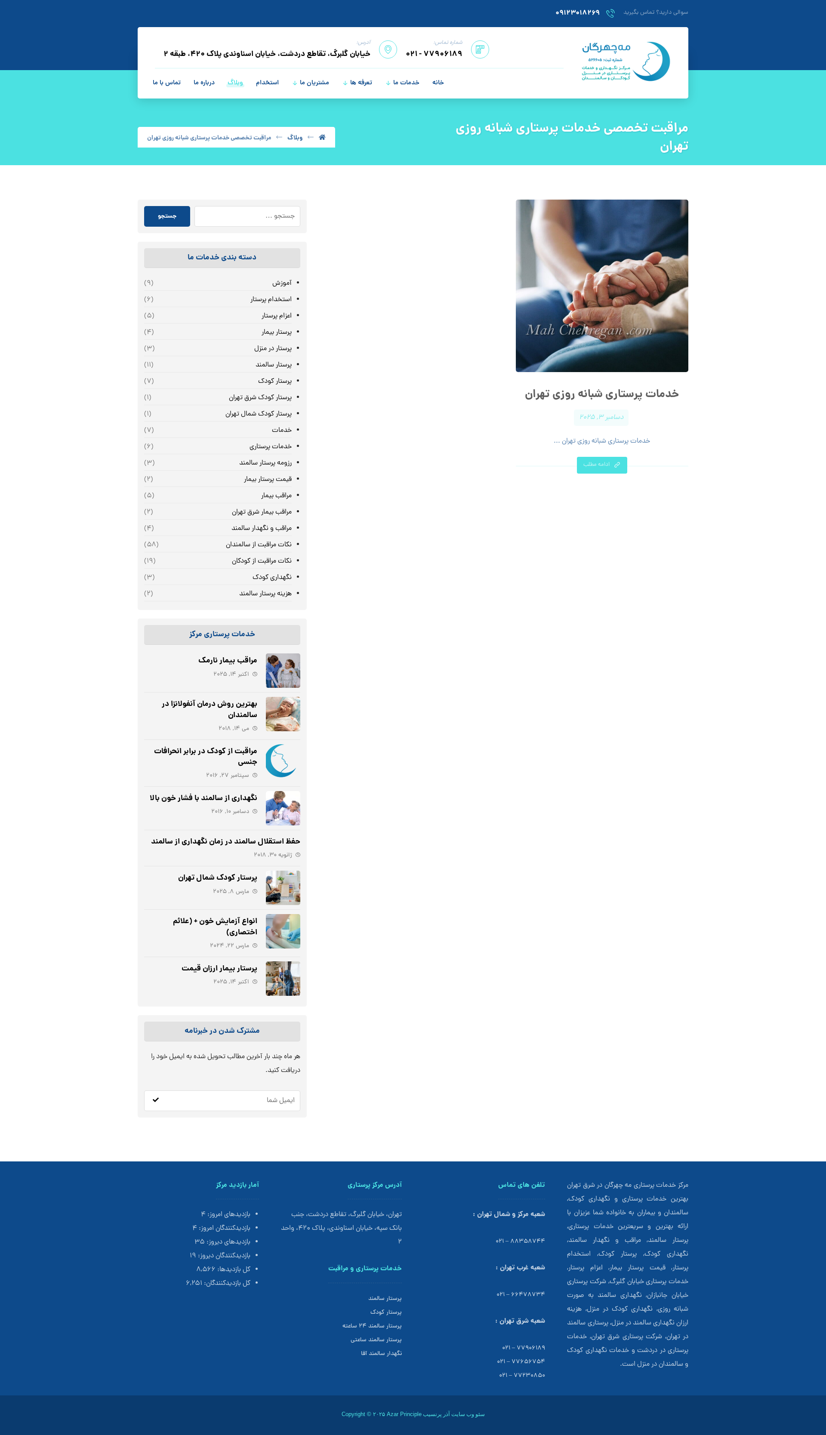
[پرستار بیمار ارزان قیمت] (283, 978)
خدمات (281, 430)
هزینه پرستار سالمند (265, 594)
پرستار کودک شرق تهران (260, 398)
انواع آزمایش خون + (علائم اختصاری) (215, 927)
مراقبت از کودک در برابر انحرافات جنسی (205, 757)
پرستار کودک (274, 381)
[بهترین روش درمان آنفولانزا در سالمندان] (283, 714)
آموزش (281, 283)
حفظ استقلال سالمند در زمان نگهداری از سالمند (225, 842)
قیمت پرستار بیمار (267, 479)
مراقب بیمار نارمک (227, 661)
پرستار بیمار (276, 332)
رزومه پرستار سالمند (265, 463)
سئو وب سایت (468, 1414)
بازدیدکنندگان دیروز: (223, 1256)
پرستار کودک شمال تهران (258, 414)
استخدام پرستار (270, 300)
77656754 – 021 (521, 1362)
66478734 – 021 (520, 1295)
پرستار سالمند (273, 365)
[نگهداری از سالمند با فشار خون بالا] (283, 808)
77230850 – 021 (522, 1375)
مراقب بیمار (276, 496)
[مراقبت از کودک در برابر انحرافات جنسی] (283, 761)
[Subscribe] (155, 1101)
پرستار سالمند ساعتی (376, 1340)
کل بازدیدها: (233, 1270)
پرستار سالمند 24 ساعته (372, 1326)
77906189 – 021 (523, 1348)
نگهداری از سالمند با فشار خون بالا (203, 798)
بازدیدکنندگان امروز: (223, 1228)
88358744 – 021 (520, 1241)
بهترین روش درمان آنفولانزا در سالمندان (209, 709)
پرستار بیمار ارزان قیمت (219, 969)
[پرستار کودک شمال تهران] (283, 888)
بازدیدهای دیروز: (227, 1242)
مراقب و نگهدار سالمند (261, 528)
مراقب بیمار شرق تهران (261, 512)
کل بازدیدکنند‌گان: (226, 1283)
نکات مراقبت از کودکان (261, 561)
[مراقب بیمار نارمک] (283, 670)
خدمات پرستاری (270, 447)
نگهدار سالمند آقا (381, 1353)
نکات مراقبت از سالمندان (258, 545)
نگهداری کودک (272, 578)
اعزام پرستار (276, 316)
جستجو (167, 216)
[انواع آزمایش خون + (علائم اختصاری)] (283, 931)
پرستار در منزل (272, 349)
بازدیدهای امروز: (228, 1215)
